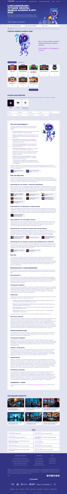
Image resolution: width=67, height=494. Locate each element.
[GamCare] (24, 484)
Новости (58, 1)
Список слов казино (39, 458)
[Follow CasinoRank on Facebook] (48, 476)
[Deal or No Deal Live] (44, 70)
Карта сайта (51, 492)
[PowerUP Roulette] (55, 70)
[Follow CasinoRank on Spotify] (56, 476)
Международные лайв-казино (39, 464)
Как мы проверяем (52, 460)
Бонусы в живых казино (39, 460)
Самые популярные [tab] (12, 62)
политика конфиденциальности (38, 492)
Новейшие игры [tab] (21, 62)
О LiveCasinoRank (52, 458)
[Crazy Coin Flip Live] (33, 82)
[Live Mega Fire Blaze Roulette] (33, 70)
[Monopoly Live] (12, 82)
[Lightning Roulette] (23, 70)
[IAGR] (12, 484)
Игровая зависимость (39, 463)
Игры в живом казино (33, 1)
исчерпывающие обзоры (40, 165)
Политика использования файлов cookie (20, 492)
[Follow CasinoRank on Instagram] (50, 476)
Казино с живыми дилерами (21, 1)
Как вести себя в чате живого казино (20, 463)
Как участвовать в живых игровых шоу (20, 464)
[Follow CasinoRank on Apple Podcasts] (59, 476)
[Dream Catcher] (23, 82)
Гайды (53, 1)
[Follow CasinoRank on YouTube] (54, 476)
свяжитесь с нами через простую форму (37, 384)
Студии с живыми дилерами (44, 1)
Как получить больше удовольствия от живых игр (20, 460)
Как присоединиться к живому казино (20, 458)
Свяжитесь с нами (52, 463)
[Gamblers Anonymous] (17, 484)
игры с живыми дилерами (21, 145)
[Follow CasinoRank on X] (52, 476)
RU (8, 475)
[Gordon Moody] (32, 484)
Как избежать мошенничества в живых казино (20, 461)
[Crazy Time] (12, 70)
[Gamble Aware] (44, 484)
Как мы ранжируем (52, 461)
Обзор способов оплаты (39, 461)
